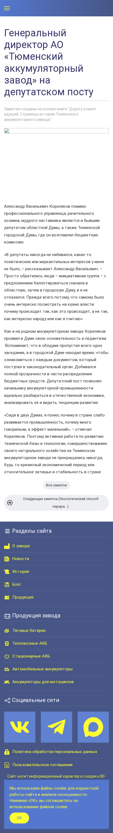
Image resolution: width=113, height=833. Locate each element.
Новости (20, 558)
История (20, 571)
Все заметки (56, 485)
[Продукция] (7, 597)
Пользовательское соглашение (42, 764)
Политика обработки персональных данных (54, 751)
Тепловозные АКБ (29, 643)
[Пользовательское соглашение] (7, 764)
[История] (7, 571)
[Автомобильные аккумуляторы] (7, 669)
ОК (19, 818)
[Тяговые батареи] (7, 630)
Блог (16, 584)
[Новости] (7, 558)
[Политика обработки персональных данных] (7, 751)
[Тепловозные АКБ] (7, 643)
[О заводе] (7, 545)
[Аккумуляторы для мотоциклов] (7, 681)
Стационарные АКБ (31, 656)
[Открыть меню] (7, 8)
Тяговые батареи (29, 630)
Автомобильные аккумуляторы (42, 669)
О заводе (21, 545)
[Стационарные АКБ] (7, 656)
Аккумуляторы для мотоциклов (43, 681)
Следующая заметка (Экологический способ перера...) (60, 502)
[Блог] (7, 584)
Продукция (22, 597)
